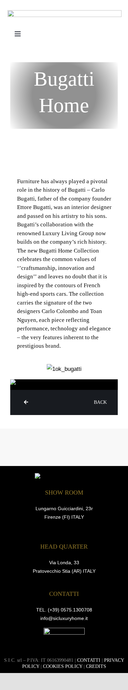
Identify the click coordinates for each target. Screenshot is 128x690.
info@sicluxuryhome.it (64, 618)
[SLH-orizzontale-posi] (65, 13)
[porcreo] (64, 630)
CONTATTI (88, 660)
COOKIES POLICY (62, 666)
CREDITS (96, 666)
